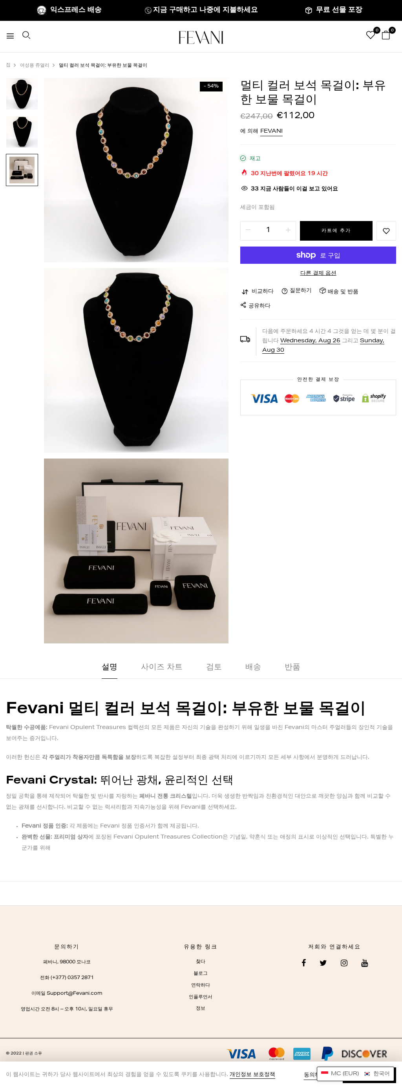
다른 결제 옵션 (318, 273)
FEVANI (271, 131)
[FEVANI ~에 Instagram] (344, 964)
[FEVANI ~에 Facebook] (304, 964)
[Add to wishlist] (386, 231)
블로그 (201, 973)
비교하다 (263, 291)
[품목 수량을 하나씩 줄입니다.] (248, 230)
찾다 (200, 961)
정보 (200, 1008)
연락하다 (200, 985)
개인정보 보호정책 (252, 1075)
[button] (355, 1074)
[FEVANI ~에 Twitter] (323, 964)
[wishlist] (370, 37)
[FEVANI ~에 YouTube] (364, 964)
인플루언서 (200, 997)
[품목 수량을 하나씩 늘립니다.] (288, 230)
